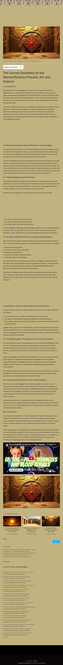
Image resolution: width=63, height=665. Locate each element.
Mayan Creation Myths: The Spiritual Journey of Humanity (16, 598)
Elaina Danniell (9, 61)
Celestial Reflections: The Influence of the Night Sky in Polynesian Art (18, 585)
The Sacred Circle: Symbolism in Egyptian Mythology (51, 529)
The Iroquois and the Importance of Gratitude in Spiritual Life (17, 628)
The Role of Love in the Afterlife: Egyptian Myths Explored (16, 551)
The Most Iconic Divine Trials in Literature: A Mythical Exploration (18, 633)
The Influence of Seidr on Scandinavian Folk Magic (14, 615)
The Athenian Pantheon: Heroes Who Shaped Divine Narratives (17, 581)
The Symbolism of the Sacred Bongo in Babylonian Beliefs (16, 594)
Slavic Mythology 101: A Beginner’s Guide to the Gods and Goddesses (18, 624)
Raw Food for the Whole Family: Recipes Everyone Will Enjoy (16, 576)
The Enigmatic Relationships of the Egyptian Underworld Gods (17, 556)
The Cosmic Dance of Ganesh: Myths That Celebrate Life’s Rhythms (18, 572)
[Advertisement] (31, 15)
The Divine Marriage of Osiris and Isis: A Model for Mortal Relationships (19, 553)
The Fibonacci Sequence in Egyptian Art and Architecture (31, 529)
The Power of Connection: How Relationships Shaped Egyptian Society (19, 549)
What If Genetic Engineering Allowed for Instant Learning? (16, 611)
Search (5, 539)
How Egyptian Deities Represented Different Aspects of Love (17, 555)
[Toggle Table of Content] (20, 67)
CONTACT (35, 661)
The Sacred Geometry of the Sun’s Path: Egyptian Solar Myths (12, 529)
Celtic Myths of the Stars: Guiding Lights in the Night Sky (16, 589)
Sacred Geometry (36, 61)
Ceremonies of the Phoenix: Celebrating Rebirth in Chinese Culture (18, 602)
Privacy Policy (29, 661)
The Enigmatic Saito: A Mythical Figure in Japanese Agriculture (17, 620)
